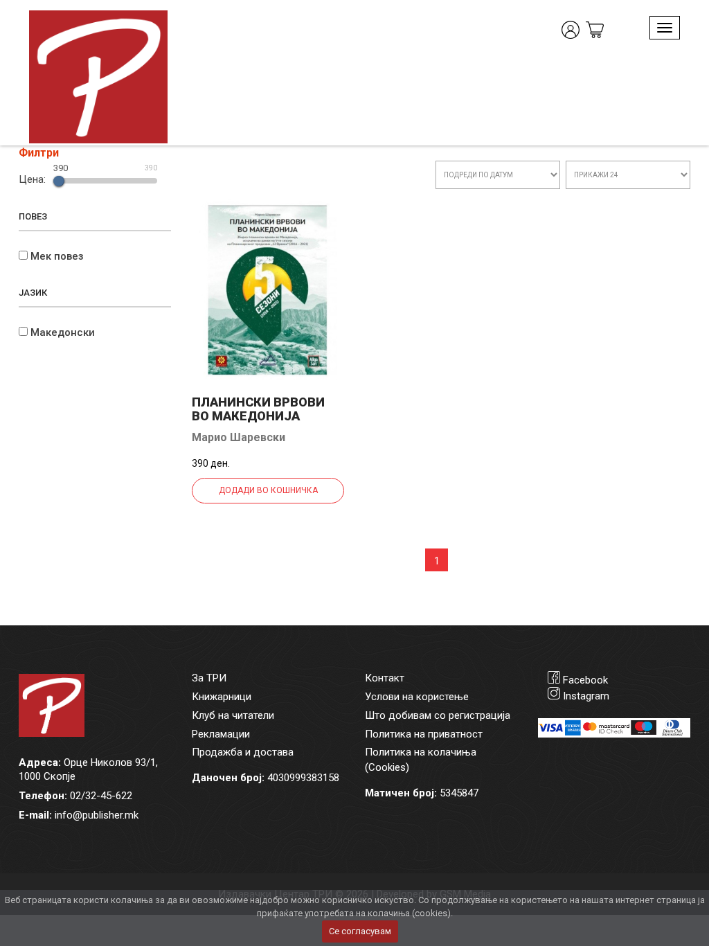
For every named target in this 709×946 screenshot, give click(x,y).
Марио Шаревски (238, 437)
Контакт (384, 678)
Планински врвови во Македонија (258, 409)
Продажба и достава (243, 752)
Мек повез (57, 256)
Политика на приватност (424, 734)
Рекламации (221, 734)
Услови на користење (417, 696)
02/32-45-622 (101, 795)
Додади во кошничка (268, 490)
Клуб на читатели (233, 715)
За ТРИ (209, 678)
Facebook (585, 680)
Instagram (586, 696)
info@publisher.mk (96, 815)
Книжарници (221, 696)
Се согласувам (360, 931)
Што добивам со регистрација (437, 715)
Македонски (62, 332)
